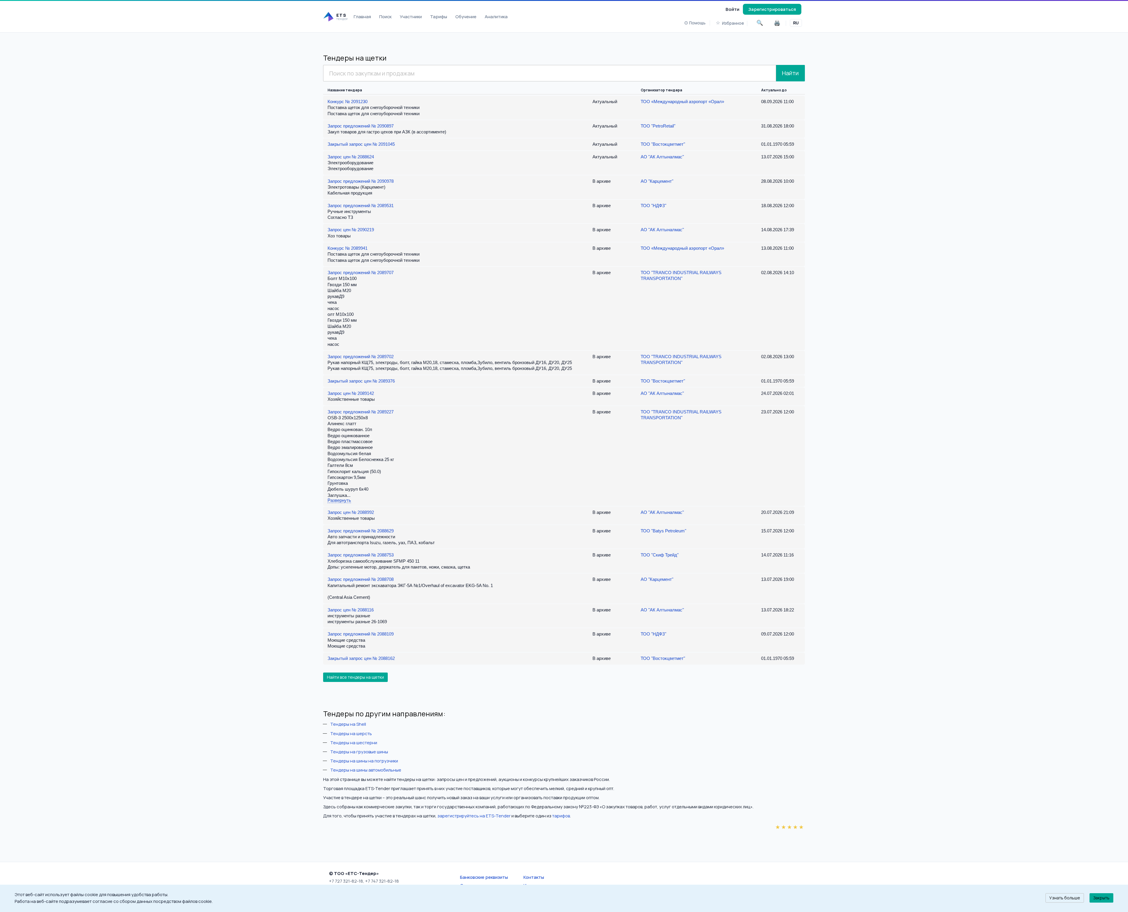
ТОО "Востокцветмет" (663, 144)
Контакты (533, 877)
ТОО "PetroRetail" (658, 125)
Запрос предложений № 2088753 (361, 554)
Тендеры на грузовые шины (359, 752)
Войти (732, 9)
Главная (362, 16)
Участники (411, 16)
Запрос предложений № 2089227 (361, 411)
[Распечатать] (777, 23)
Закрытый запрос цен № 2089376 (361, 380)
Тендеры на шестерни (353, 742)
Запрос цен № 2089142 (351, 393)
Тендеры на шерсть (351, 733)
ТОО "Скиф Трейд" (660, 554)
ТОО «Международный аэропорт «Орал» (682, 101)
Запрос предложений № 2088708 (361, 579)
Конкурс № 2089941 (347, 248)
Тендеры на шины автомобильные (365, 770)
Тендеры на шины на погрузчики (364, 761)
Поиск (385, 16)
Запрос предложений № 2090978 (361, 181)
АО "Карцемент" (657, 181)
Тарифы (438, 16)
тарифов (561, 816)
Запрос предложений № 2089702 (361, 356)
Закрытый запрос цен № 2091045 (361, 144)
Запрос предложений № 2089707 (361, 272)
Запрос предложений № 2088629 (361, 530)
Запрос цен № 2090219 (351, 229)
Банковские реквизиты (484, 877)
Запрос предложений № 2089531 (361, 205)
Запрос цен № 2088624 (351, 156)
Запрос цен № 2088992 (351, 512)
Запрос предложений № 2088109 (361, 633)
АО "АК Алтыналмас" (662, 156)
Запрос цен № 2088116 (351, 609)
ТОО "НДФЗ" (653, 205)
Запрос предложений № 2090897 (361, 125)
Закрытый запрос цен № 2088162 (361, 658)
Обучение (465, 16)
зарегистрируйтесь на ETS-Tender (474, 816)
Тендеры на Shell (348, 724)
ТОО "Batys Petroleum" (663, 530)
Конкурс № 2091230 (347, 101)
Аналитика (496, 16)
